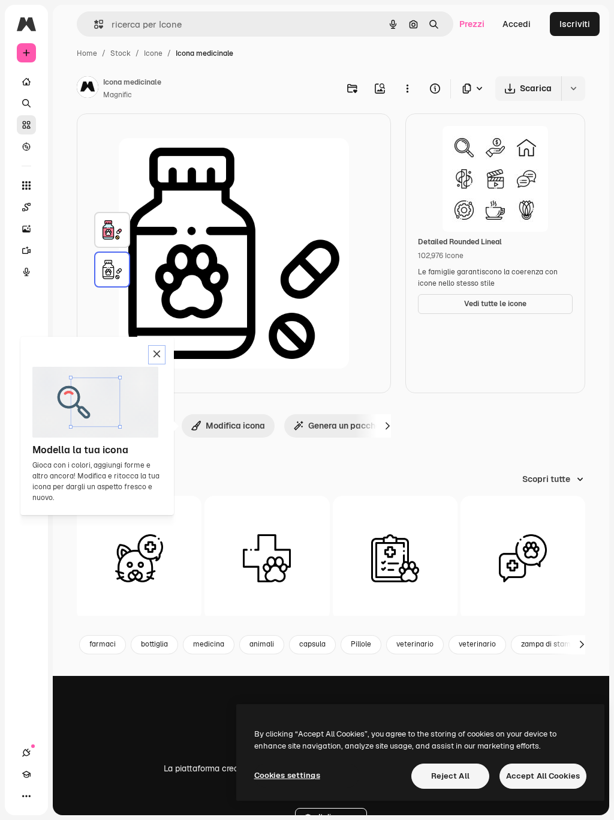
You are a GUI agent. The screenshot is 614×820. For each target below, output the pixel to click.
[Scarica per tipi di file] (473, 88)
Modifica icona (235, 425)
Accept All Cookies (543, 776)
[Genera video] (26, 250)
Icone (153, 53)
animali (261, 644)
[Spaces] (26, 207)
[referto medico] (395, 558)
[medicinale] (112, 230)
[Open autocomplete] (93, 24)
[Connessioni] (26, 752)
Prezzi (471, 24)
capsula (312, 644)
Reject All (450, 776)
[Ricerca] (26, 103)
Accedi (516, 24)
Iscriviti (574, 24)
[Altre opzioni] (407, 88)
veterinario (415, 644)
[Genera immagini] (26, 228)
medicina (208, 644)
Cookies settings (287, 775)
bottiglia (154, 644)
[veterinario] (266, 558)
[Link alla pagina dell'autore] (87, 88)
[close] (157, 355)
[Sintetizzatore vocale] (26, 272)
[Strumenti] (26, 185)
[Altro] (26, 796)
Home (87, 53)
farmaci (102, 644)
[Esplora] (26, 146)
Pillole (361, 644)
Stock (120, 53)
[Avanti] (387, 425)
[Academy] (26, 774)
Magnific (117, 95)
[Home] (26, 81)
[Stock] (26, 124)
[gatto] (139, 558)
